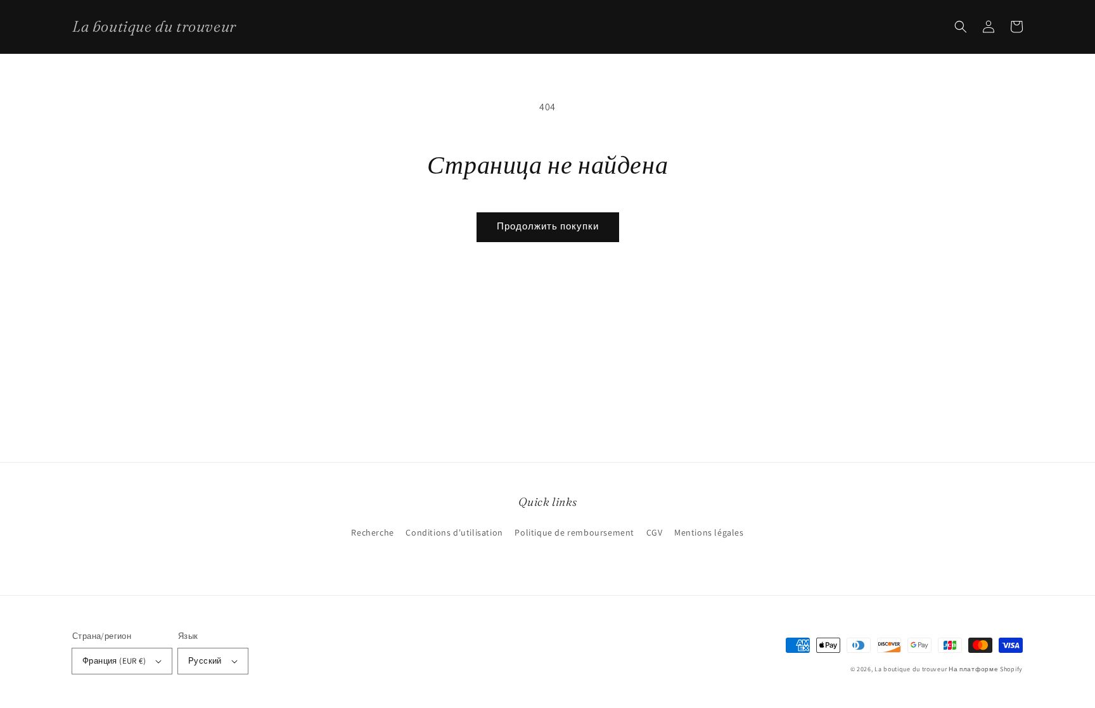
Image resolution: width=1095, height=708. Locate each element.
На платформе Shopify (986, 669)
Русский (205, 660)
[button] (961, 27)
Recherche (372, 532)
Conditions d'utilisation (454, 532)
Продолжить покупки (548, 226)
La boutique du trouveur (910, 669)
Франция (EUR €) (114, 660)
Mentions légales (709, 532)
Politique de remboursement (574, 532)
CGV (654, 532)
